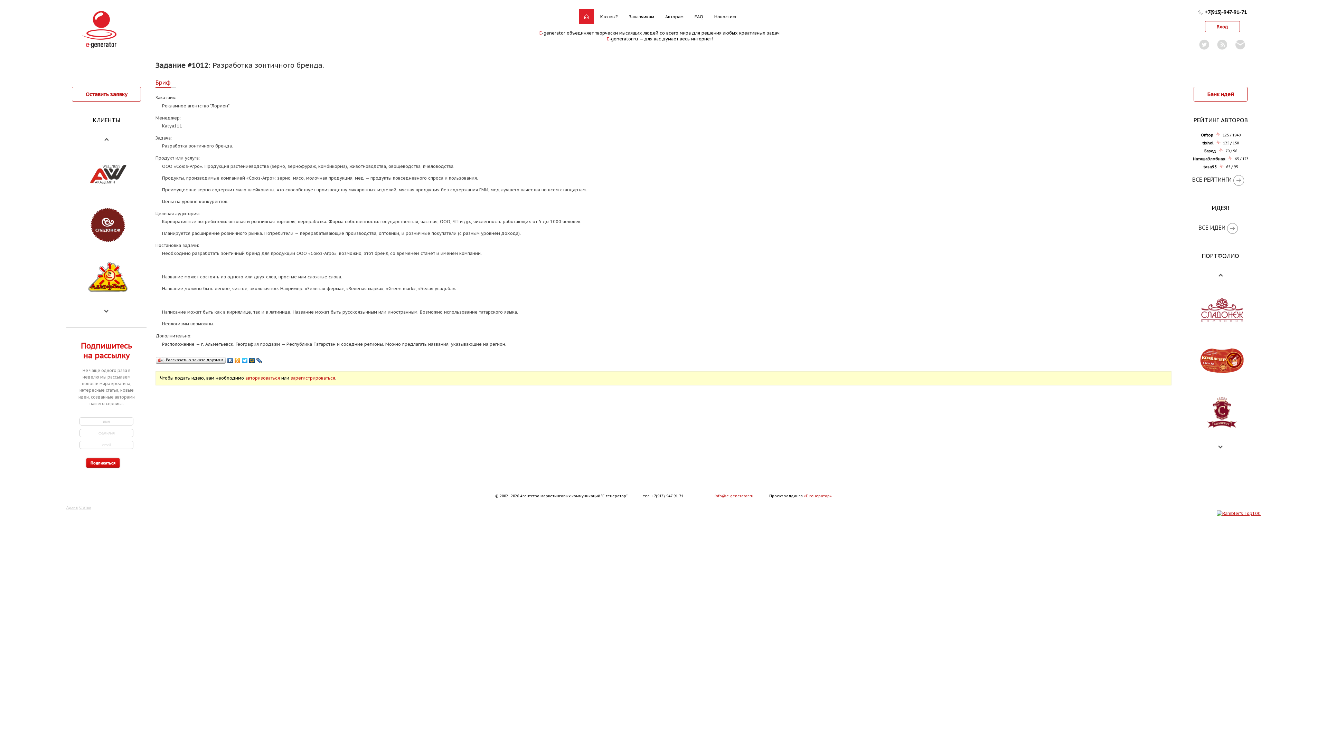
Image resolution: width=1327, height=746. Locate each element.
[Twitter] (244, 360)
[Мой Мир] (252, 360)
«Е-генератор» (818, 496)
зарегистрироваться (313, 378)
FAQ (699, 17)
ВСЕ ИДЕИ (1211, 227)
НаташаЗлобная (1209, 158)
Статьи (85, 507)
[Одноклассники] (237, 360)
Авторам (674, 17)
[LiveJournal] (259, 360)
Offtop (1207, 135)
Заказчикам (641, 17)
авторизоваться (262, 378)
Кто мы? (609, 17)
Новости (723, 17)
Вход (1222, 27)
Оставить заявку (107, 93)
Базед (1210, 151)
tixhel (1208, 143)
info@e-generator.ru (734, 496)
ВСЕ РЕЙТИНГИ (1212, 179)
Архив (72, 507)
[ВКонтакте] (230, 360)
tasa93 (1210, 166)
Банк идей (1220, 93)
